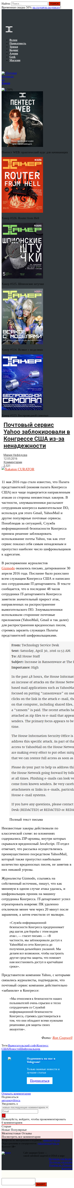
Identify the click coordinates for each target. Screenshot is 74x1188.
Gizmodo (8, 568)
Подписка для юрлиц (60, 1162)
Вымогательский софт (22, 1045)
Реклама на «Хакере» (60, 1165)
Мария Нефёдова (15, 455)
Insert (41, 1184)
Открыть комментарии (16, 1093)
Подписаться (39, 1081)
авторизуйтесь (11, 1100)
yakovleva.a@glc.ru (48, 1143)
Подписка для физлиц (60, 1158)
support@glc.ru (51, 1140)
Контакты (67, 1168)
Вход (70, 5)
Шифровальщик (30, 1048)
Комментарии (13, 462)
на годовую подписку (46, 7)
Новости (14, 1048)
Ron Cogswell (62, 1038)
